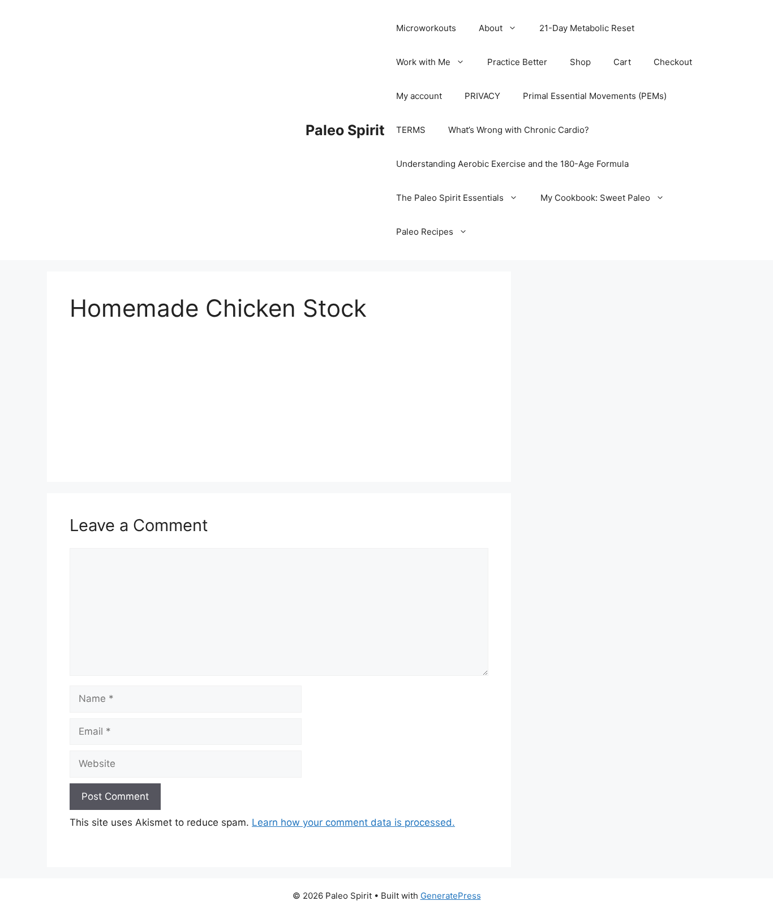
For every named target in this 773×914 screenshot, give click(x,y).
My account (419, 95)
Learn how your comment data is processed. (353, 822)
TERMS (411, 129)
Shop (580, 62)
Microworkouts (426, 28)
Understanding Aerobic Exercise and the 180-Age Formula (512, 163)
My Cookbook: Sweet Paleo (595, 197)
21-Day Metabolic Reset (586, 28)
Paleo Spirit (345, 130)
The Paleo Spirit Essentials (450, 197)
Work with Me (423, 62)
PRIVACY (482, 95)
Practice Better (517, 62)
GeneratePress (450, 895)
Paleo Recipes (424, 231)
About (491, 28)
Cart (622, 62)
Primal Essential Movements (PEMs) (595, 95)
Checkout (673, 62)
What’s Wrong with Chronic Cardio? (518, 129)
